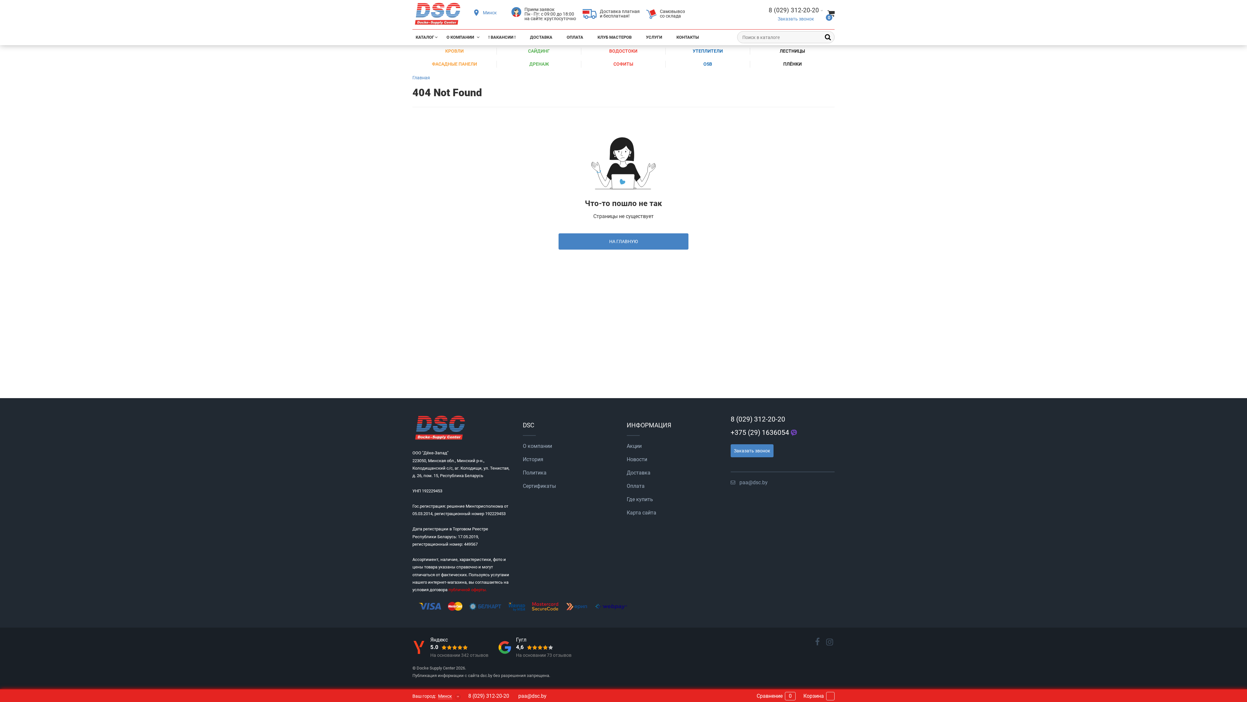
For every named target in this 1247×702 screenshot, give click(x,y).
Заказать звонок (796, 19)
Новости (637, 459)
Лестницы (792, 51)
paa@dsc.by (753, 482)
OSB (707, 64)
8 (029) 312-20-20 (758, 419)
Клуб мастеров (615, 37)
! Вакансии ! (502, 37)
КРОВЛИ (454, 51)
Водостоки (623, 51)
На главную (623, 241)
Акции (634, 446)
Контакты (687, 37)
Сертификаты (539, 486)
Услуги (654, 37)
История (533, 459)
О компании (460, 37)
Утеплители (708, 51)
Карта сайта (641, 513)
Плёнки (792, 64)
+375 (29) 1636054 (760, 432)
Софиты (623, 64)
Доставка (541, 37)
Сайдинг (539, 51)
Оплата (575, 37)
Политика (535, 473)
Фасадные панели (454, 64)
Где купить (640, 499)
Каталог (425, 37)
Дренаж (539, 64)
